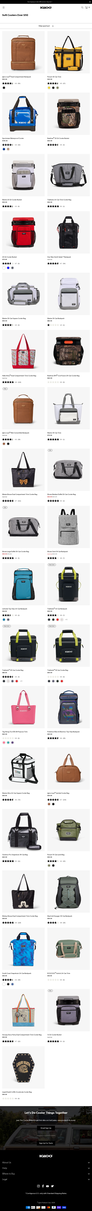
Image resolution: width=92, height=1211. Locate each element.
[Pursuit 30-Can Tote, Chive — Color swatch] (57, 87)
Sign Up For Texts (46, 1143)
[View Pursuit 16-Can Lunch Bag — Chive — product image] (68, 830)
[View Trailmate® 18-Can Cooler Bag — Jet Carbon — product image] (68, 645)
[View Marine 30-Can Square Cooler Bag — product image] (23, 294)
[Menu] (4, 7)
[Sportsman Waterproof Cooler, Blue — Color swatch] (4, 149)
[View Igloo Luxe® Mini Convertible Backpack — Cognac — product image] (23, 408)
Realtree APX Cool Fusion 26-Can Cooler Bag (63, 376)
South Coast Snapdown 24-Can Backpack (16, 973)
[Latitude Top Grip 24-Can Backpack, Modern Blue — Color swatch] (4, 619)
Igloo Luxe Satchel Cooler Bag (58, 793)
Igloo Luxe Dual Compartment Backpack (16, 77)
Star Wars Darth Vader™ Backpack (59, 257)
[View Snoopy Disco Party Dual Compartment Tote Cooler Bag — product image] (23, 1010)
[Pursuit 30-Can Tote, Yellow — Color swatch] (49, 87)
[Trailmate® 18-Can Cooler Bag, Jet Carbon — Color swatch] (49, 681)
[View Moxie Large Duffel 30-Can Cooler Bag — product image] (23, 527)
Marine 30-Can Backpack (55, 318)
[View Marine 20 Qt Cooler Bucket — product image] (23, 175)
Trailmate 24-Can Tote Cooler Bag (59, 200)
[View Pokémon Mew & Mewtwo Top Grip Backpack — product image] (68, 707)
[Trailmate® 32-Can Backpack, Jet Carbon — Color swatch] (49, 619)
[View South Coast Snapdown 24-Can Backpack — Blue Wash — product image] (23, 949)
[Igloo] (46, 7)
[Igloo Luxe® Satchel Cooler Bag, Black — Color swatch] (53, 804)
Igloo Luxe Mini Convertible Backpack (15, 433)
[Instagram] (38, 1186)
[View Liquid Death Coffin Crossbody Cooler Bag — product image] (23, 1067)
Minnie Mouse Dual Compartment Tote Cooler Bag (19, 494)
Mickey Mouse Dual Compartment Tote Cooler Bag (20, 916)
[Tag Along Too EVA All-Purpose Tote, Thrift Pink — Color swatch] (4, 742)
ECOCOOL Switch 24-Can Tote (58, 973)
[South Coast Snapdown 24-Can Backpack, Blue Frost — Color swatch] (12, 984)
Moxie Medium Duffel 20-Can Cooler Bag (61, 494)
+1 (66, 619)
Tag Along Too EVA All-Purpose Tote (14, 732)
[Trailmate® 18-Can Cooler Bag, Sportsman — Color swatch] (57, 681)
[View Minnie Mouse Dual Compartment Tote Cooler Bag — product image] (23, 470)
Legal (4, 1179)
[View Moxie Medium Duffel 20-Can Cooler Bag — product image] (68, 470)
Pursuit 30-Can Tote (54, 77)
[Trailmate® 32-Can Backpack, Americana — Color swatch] (57, 619)
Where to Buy (8, 1173)
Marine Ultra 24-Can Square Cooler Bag (16, 793)
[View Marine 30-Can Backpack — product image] (68, 294)
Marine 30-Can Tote (54, 433)
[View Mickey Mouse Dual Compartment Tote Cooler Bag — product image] (23, 891)
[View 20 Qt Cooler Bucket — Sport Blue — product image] (23, 232)
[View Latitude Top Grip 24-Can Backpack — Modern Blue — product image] (23, 584)
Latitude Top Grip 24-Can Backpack (14, 609)
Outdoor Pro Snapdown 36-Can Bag (15, 855)
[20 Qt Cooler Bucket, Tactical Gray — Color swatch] (12, 268)
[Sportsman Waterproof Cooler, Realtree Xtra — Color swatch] (8, 149)
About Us (6, 1162)
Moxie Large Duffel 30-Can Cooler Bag (15, 551)
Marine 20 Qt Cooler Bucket (12, 200)
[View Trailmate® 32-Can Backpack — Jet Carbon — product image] (68, 584)
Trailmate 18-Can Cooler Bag (57, 670)
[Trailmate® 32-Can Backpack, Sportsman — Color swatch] (53, 619)
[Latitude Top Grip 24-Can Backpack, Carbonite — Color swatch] (8, 619)
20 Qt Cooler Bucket (9, 257)
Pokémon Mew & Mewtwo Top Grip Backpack (63, 732)
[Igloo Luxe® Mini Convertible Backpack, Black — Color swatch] (8, 443)
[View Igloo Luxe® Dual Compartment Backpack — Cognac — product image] (23, 52)
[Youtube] (47, 1186)
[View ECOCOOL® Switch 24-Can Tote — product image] (68, 949)
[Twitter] (52, 1186)
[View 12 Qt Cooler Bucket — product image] (68, 1010)
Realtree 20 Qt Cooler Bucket (58, 138)
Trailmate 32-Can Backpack (57, 609)
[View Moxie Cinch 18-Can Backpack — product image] (68, 527)
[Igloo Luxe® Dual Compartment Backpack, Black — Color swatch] (4, 87)
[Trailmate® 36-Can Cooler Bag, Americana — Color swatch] (16, 681)
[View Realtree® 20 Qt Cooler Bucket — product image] (68, 114)
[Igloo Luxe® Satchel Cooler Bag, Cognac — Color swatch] (49, 804)
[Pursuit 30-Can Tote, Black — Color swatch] (53, 87)
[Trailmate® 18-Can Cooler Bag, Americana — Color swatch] (62, 681)
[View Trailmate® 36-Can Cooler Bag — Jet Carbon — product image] (23, 645)
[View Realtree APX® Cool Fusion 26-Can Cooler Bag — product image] (68, 351)
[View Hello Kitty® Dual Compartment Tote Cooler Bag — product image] (23, 351)
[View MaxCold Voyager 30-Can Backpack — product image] (68, 891)
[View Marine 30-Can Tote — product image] (68, 408)
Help (4, 1168)
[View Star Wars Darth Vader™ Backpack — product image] (68, 232)
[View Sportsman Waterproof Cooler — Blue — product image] (23, 114)
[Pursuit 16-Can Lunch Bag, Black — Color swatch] (53, 865)
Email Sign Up (46, 1128)
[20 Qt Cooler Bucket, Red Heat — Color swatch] (4, 268)
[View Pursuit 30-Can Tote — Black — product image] (68, 52)
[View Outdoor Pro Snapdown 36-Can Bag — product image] (23, 830)
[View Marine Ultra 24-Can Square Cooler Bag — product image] (23, 768)
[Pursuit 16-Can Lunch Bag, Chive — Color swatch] (49, 865)
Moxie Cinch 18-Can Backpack (57, 551)
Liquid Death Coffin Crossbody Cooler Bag (17, 1092)
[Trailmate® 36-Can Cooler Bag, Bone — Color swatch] (8, 681)
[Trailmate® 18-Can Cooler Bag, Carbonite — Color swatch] (53, 681)
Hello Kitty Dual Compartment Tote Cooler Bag (19, 376)
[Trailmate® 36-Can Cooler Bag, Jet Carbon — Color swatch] (4, 681)
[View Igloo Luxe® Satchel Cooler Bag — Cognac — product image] (68, 768)
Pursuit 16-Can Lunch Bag (55, 855)
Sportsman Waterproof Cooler (13, 138)
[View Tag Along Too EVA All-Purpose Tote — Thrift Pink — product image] (23, 707)
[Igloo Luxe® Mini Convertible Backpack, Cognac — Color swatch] (4, 443)
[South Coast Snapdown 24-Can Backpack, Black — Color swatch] (8, 984)
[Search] (83, 7)
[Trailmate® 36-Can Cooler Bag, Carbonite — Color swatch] (12, 681)
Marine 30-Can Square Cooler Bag (14, 318)
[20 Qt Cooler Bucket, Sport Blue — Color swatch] (8, 268)
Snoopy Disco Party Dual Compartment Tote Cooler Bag (22, 1035)
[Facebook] (43, 1186)
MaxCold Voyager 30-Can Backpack (59, 916)
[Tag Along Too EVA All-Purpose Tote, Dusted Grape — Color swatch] (12, 742)
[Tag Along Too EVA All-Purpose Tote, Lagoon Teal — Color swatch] (8, 742)
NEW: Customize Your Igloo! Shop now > (46, 1)
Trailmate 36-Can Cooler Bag (12, 670)
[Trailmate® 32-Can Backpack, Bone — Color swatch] (62, 619)
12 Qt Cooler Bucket (54, 1035)
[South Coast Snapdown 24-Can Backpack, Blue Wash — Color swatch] (4, 984)
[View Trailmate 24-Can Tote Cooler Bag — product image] (68, 175)
